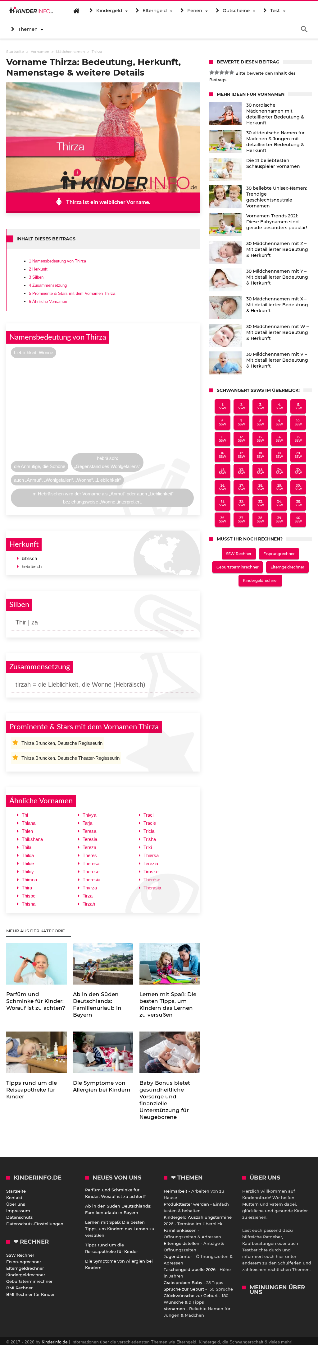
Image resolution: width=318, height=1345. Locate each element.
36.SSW (222, 519)
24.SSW (279, 471)
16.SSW (222, 455)
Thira (27, 887)
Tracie (149, 823)
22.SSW (241, 471)
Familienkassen (180, 1230)
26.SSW (222, 487)
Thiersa (151, 855)
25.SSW (298, 471)
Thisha (28, 904)
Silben (36, 277)
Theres (90, 855)
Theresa (91, 863)
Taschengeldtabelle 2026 (190, 1269)
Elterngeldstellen (181, 1243)
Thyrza (90, 887)
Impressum (18, 1210)
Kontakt (14, 1197)
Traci (148, 815)
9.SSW (279, 422)
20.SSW (298, 455)
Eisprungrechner (279, 553)
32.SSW (241, 503)
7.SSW (241, 422)
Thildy (28, 871)
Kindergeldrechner (260, 580)
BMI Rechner (19, 1287)
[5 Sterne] (231, 72)
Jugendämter (178, 1256)
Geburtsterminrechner (237, 567)
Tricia (148, 831)
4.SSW (279, 406)
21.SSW (222, 471)
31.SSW (222, 503)
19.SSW (279, 455)
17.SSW (241, 455)
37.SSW (241, 519)
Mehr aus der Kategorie (36, 930)
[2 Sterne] (216, 72)
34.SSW (279, 503)
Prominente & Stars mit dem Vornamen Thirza (72, 293)
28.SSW (260, 487)
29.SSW (279, 487)
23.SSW (260, 471)
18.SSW (260, 455)
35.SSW (298, 503)
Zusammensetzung (48, 285)
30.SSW (298, 487)
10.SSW (298, 422)
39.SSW (279, 519)
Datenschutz (19, 1217)
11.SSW (222, 439)
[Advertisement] (103, 407)
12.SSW (241, 439)
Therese (91, 871)
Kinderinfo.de (55, 1341)
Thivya (89, 815)
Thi (25, 815)
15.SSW (298, 439)
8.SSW (260, 422)
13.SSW (260, 439)
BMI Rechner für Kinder (30, 1294)
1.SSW (222, 406)
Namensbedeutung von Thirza (57, 261)
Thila (26, 847)
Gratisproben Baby (183, 1282)
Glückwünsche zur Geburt (191, 1295)
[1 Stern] (211, 72)
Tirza (88, 895)
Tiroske (150, 871)
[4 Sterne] (226, 72)
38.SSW (260, 519)
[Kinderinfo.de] (31, 10)
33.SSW (260, 503)
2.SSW (241, 406)
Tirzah (89, 904)
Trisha (149, 839)
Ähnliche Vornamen (48, 301)
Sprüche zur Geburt (184, 1289)
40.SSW (298, 519)
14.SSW (279, 439)
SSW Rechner (239, 553)
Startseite (16, 1191)
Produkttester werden (186, 1204)
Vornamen (174, 1308)
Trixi (147, 847)
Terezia (150, 863)
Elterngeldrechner (287, 567)
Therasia (152, 887)
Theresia (91, 879)
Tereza (89, 847)
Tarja (87, 823)
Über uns (15, 1204)
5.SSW (298, 406)
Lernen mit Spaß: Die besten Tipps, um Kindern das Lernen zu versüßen (119, 1229)
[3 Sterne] (221, 72)
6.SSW (222, 422)
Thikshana (32, 839)
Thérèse (151, 879)
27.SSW (241, 487)
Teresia (90, 839)
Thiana (28, 823)
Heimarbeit (175, 1191)
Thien (27, 831)
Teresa (89, 831)
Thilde (28, 863)
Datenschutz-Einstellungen (34, 1223)
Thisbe (28, 895)
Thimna (29, 879)
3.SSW (260, 406)
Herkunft (38, 269)
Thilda (28, 855)
